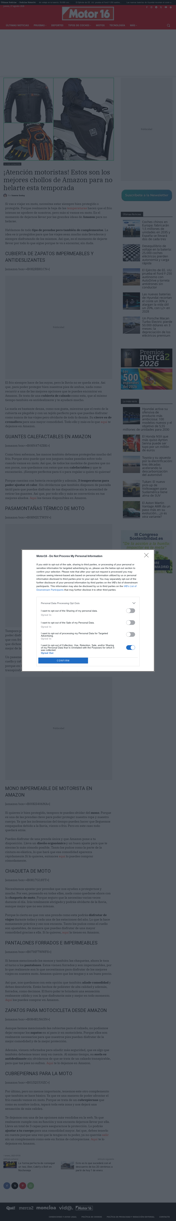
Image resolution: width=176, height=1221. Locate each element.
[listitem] (88, 603)
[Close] (147, 556)
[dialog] (88, 610)
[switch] (130, 610)
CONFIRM (63, 660)
